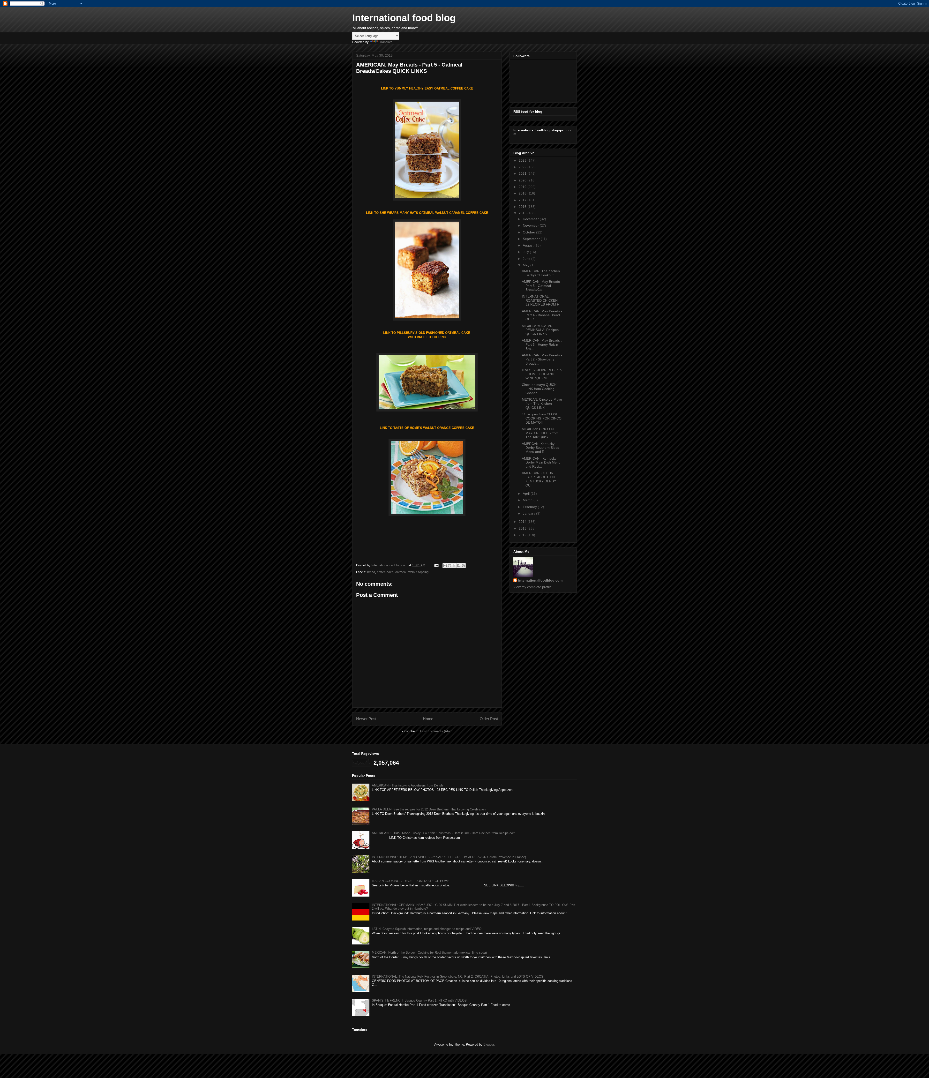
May (526, 265)
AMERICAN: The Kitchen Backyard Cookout (541, 273)
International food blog (404, 18)
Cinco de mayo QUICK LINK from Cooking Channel (539, 389)
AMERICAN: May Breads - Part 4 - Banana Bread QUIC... (542, 315)
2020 (523, 180)
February (530, 507)
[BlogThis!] (449, 565)
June (527, 259)
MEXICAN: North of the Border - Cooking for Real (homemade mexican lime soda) (429, 952)
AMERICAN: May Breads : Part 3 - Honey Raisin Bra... (542, 344)
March (528, 500)
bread (371, 572)
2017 (523, 200)
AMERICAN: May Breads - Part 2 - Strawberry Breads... (542, 359)
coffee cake (385, 572)
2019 (523, 187)
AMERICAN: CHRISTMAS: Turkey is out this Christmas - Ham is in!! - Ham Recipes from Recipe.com (444, 833)
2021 (523, 173)
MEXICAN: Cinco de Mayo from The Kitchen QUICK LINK (542, 403)
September (532, 239)
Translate (385, 42)
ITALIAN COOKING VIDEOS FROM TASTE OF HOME (411, 881)
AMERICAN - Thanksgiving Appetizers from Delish (407, 785)
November (531, 225)
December (531, 219)
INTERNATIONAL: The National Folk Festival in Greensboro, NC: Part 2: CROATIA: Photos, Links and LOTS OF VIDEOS (457, 976)
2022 (523, 167)
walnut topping (418, 572)
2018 (523, 193)
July (526, 252)
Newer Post (366, 719)
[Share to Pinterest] (463, 565)
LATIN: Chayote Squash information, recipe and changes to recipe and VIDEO (426, 929)
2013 (523, 528)
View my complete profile (532, 587)
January (529, 513)
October (529, 232)
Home (428, 719)
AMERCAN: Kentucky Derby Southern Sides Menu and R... (540, 448)
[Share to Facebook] (458, 565)
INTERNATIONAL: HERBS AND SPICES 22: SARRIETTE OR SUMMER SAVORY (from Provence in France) (449, 857)
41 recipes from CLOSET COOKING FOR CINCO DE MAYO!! (542, 418)
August (528, 245)
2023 (523, 160)
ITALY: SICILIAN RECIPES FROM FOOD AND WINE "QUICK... (542, 374)
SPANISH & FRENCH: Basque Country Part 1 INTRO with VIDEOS (419, 1000)
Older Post (489, 719)
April (527, 493)
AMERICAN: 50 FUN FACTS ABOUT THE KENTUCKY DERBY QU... (539, 479)
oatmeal (400, 572)
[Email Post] (436, 565)
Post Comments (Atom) (436, 731)
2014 (523, 522)
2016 (523, 207)
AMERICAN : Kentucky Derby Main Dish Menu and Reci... (541, 463)
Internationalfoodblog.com (540, 580)
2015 (523, 213)
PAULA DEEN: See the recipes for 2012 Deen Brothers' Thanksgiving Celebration (429, 809)
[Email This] (444, 565)
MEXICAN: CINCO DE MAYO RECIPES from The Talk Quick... (540, 433)
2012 (523, 535)
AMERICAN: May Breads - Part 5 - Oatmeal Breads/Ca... (542, 286)
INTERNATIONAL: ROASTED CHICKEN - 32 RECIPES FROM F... (542, 300)
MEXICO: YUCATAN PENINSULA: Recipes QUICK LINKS (540, 330)
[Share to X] (454, 565)
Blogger (488, 1044)
